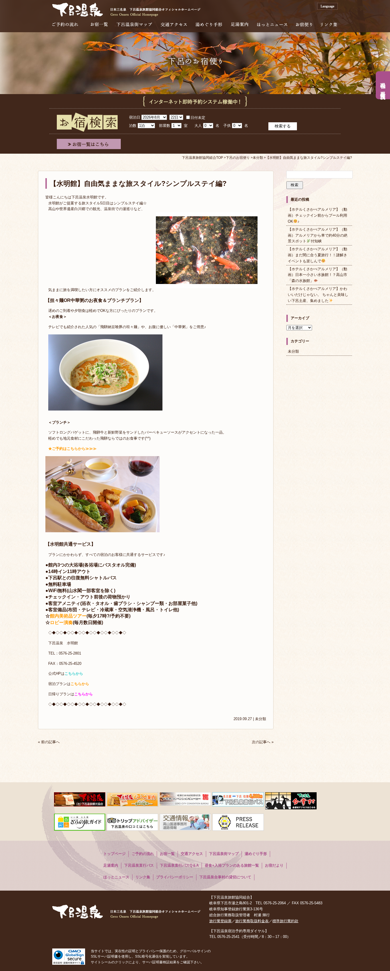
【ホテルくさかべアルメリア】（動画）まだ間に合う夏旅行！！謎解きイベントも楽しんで (317, 255)
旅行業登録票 (220, 921)
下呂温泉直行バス (139, 865)
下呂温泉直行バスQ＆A (179, 865)
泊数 (132, 125)
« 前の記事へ (49, 742)
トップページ (114, 854)
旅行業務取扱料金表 (252, 921)
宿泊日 (134, 117)
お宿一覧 (99, 24)
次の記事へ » (263, 742)
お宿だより (274, 865)
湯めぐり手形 (209, 24)
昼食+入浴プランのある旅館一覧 (232, 865)
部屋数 (164, 125)
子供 (227, 125)
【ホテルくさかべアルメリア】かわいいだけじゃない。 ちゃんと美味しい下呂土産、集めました (318, 295)
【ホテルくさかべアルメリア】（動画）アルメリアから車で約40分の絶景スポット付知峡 (317, 235)
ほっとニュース (272, 24)
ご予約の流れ (65, 24)
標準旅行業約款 (285, 921)
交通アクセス (174, 24)
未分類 (260, 719)
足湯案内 (239, 24)
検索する (283, 126)
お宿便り (304, 24)
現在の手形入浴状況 (383, 85)
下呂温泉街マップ (134, 24)
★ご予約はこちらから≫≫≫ (72, 448)
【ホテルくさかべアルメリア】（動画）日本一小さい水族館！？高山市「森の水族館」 (317, 275)
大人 (198, 125)
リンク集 (329, 24)
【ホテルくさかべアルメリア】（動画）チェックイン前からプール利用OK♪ (317, 215)
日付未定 (197, 117)
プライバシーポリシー (174, 877)
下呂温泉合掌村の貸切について (225, 877)
